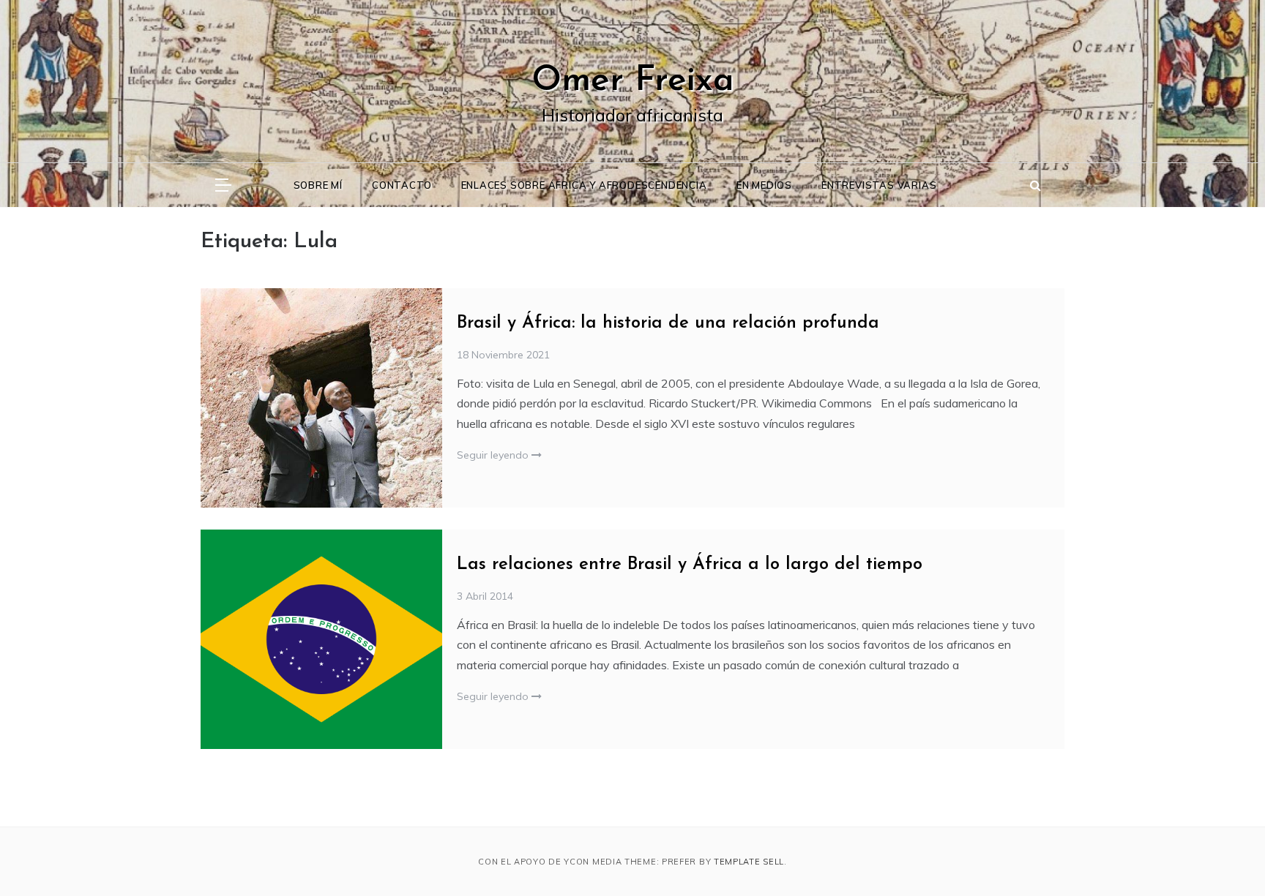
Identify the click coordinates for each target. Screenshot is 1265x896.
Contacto (401, 185)
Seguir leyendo (494, 455)
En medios (764, 185)
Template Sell (749, 862)
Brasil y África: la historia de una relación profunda (668, 323)
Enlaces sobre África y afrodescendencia (584, 185)
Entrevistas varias (878, 185)
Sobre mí (318, 185)
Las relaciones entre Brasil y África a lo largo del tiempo (689, 564)
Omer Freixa (632, 81)
